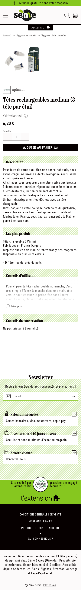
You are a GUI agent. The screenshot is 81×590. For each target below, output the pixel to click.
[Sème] (24, 15)
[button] (5, 15)
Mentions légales (40, 521)
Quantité (7, 131)
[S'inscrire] (70, 396)
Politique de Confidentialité (40, 528)
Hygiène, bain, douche (53, 35)
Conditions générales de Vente (40, 514)
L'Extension (49, 585)
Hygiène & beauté (26, 35)
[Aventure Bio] (40, 484)
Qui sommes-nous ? (40, 539)
